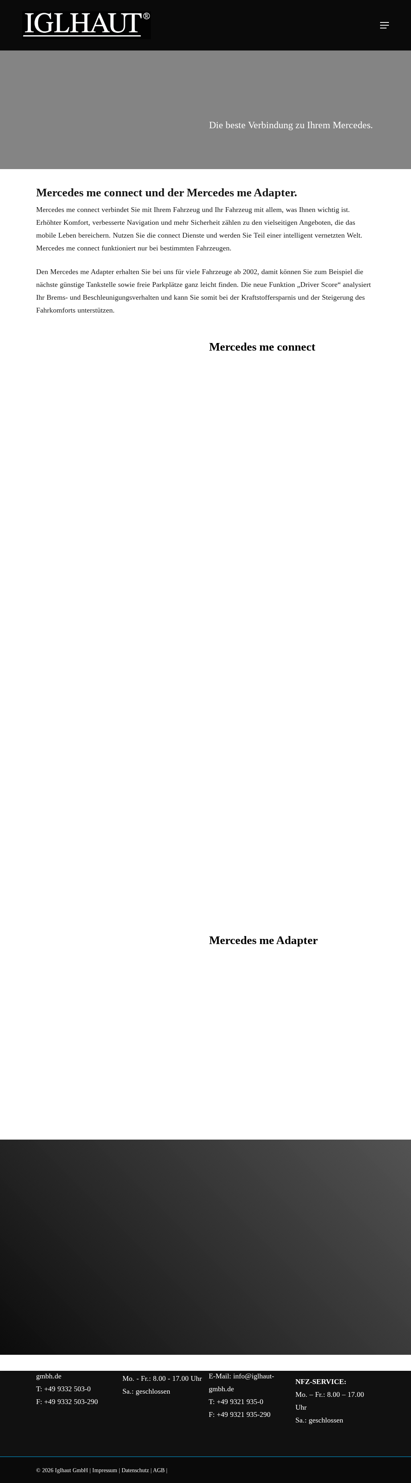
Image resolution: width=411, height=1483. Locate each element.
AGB (159, 1470)
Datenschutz (135, 1470)
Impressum (104, 1470)
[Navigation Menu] (384, 25)
